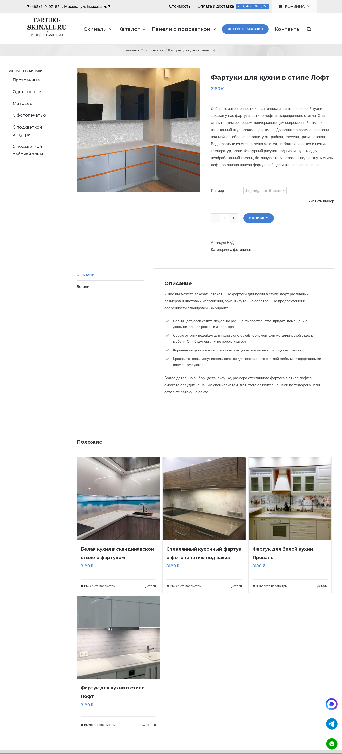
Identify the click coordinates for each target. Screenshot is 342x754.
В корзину (258, 218)
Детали (150, 586)
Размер (217, 190)
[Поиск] (309, 28)
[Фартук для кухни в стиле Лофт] (118, 637)
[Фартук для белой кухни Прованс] (290, 498)
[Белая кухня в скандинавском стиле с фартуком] (118, 498)
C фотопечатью (243, 249)
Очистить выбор (320, 201)
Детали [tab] (83, 286)
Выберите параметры (100, 586)
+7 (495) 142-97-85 (43, 6)
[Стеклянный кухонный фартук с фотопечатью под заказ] (204, 498)
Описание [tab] (85, 274)
